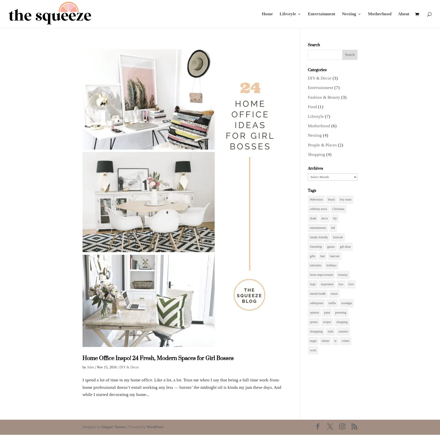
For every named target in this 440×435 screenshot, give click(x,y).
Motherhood (379, 14)
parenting (340, 312)
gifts (312, 256)
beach (331, 199)
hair (322, 256)
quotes (314, 322)
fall (333, 228)
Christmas (338, 209)
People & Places (322, 145)
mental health (318, 293)
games (331, 246)
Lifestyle (288, 14)
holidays (331, 265)
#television (316, 199)
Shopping (316, 154)
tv (335, 341)
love (351, 284)
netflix (332, 303)
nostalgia (346, 303)
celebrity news (318, 209)
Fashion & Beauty (324, 97)
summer (343, 331)
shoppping (316, 331)
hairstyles (315, 265)
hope (313, 284)
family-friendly (319, 237)
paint (327, 312)
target (313, 341)
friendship (316, 246)
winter (345, 341)
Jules (90, 367)
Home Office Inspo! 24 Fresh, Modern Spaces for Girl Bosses (158, 358)
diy (335, 218)
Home (267, 14)
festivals (338, 237)
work (313, 350)
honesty (343, 275)
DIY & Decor (129, 367)
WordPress (155, 427)
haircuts (334, 256)
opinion (314, 312)
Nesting (349, 14)
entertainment (318, 228)
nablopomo (316, 303)
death (313, 218)
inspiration (327, 284)
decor (324, 218)
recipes (327, 322)
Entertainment (321, 14)
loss (341, 284)
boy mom (345, 199)
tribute (325, 341)
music (334, 293)
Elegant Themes (113, 427)
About (403, 14)
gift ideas (345, 246)
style (330, 331)
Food (312, 106)
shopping (342, 322)
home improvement (321, 275)
